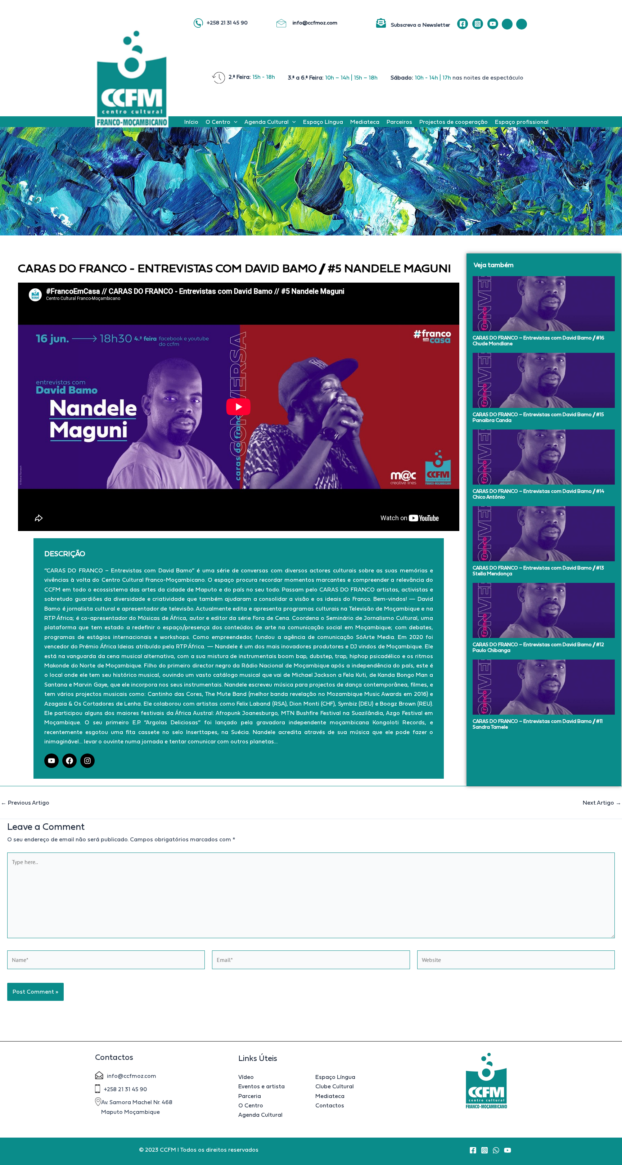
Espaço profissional (522, 121)
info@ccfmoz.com (315, 22)
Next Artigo (602, 802)
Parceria (249, 1096)
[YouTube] (492, 23)
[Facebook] (462, 23)
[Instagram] (477, 23)
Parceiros (399, 121)
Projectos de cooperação (453, 121)
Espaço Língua (323, 121)
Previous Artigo (25, 802)
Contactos (329, 1105)
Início (191, 121)
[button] (234, 121)
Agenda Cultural (266, 121)
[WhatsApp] (496, 1150)
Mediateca (364, 121)
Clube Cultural (334, 1086)
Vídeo (246, 1077)
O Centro (218, 121)
